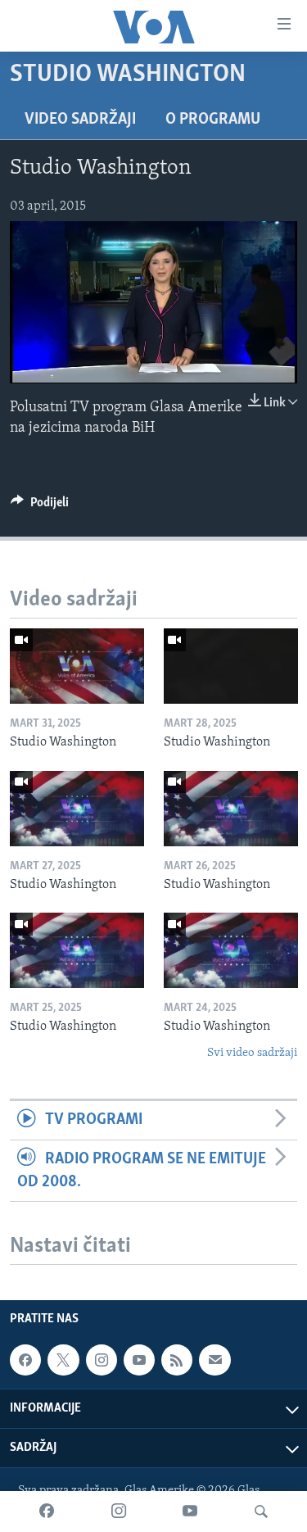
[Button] (40, 506)
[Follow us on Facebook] (25, 1360)
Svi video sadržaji (252, 1053)
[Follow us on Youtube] (139, 1360)
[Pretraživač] (261, 1511)
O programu (212, 119)
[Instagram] (118, 1511)
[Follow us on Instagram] (101, 1360)
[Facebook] (46, 1511)
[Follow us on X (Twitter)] (63, 1360)
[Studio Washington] (77, 666)
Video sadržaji (80, 119)
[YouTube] (190, 1511)
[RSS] (176, 1360)
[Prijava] (214, 1360)
